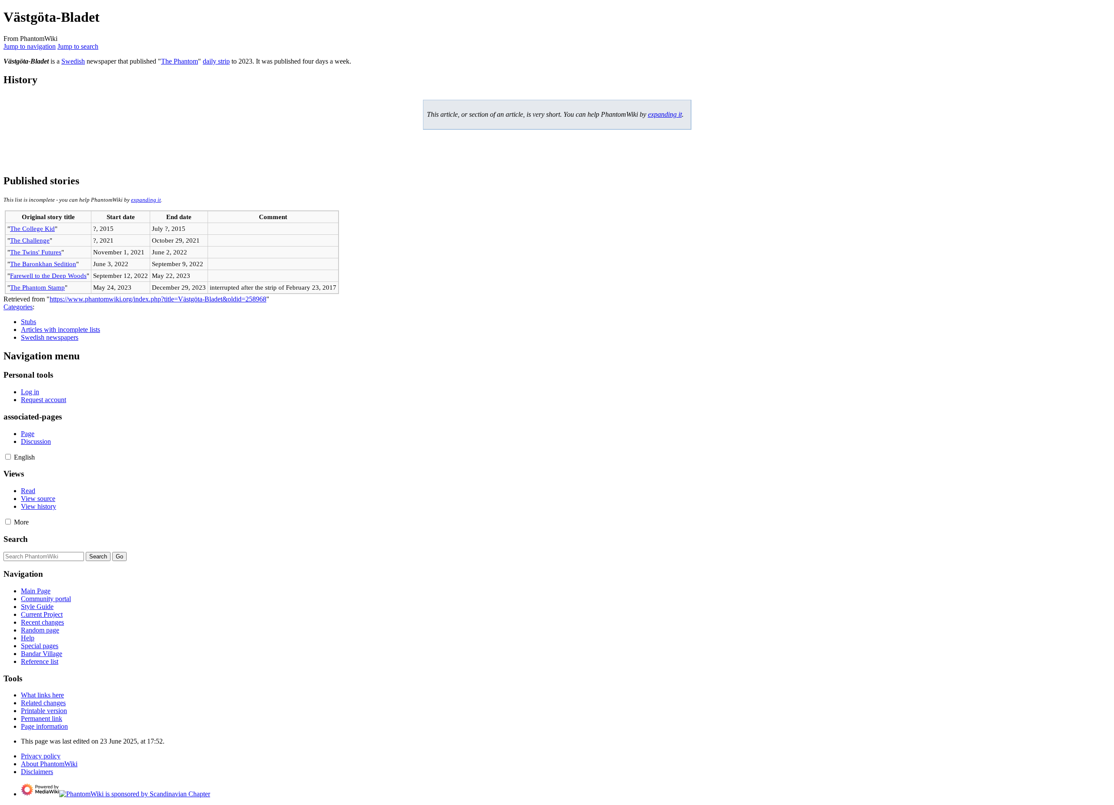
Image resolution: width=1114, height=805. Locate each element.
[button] (8, 457)
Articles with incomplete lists (60, 329)
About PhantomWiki (49, 764)
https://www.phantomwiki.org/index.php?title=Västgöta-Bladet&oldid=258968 (158, 299)
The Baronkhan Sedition (43, 263)
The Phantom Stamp (37, 287)
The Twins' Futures (35, 252)
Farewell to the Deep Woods (48, 275)
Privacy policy (40, 756)
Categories (18, 307)
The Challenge (30, 240)
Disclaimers (37, 771)
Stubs (28, 321)
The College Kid (32, 228)
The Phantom (179, 61)
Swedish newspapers (49, 337)
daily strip (216, 61)
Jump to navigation (29, 46)
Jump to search (77, 46)
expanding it (665, 114)
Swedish (73, 61)
